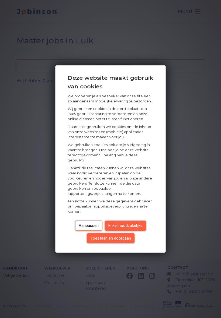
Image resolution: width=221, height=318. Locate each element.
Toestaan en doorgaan (110, 238)
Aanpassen (89, 225)
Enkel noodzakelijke (125, 225)
